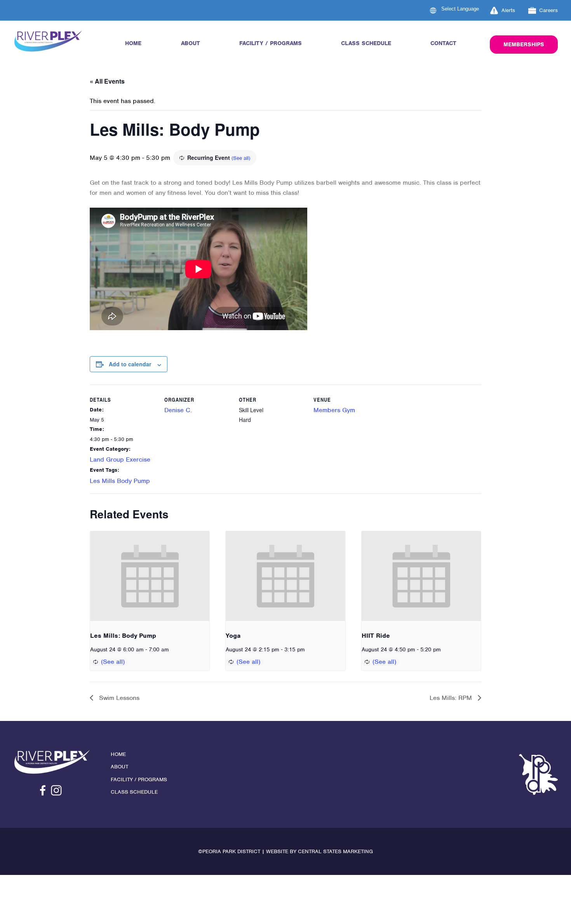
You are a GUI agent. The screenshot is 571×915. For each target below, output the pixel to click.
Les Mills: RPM (452, 698)
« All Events (107, 81)
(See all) (241, 158)
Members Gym (334, 410)
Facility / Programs (270, 43)
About (190, 43)
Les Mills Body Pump (120, 481)
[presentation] (149, 576)
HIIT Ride (376, 636)
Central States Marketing (335, 851)
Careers (548, 10)
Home (133, 43)
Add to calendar (130, 364)
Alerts (508, 10)
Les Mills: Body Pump (123, 636)
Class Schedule (366, 43)
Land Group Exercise (120, 459)
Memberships (523, 44)
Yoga (233, 636)
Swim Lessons (118, 698)
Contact (443, 43)
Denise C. (178, 410)
